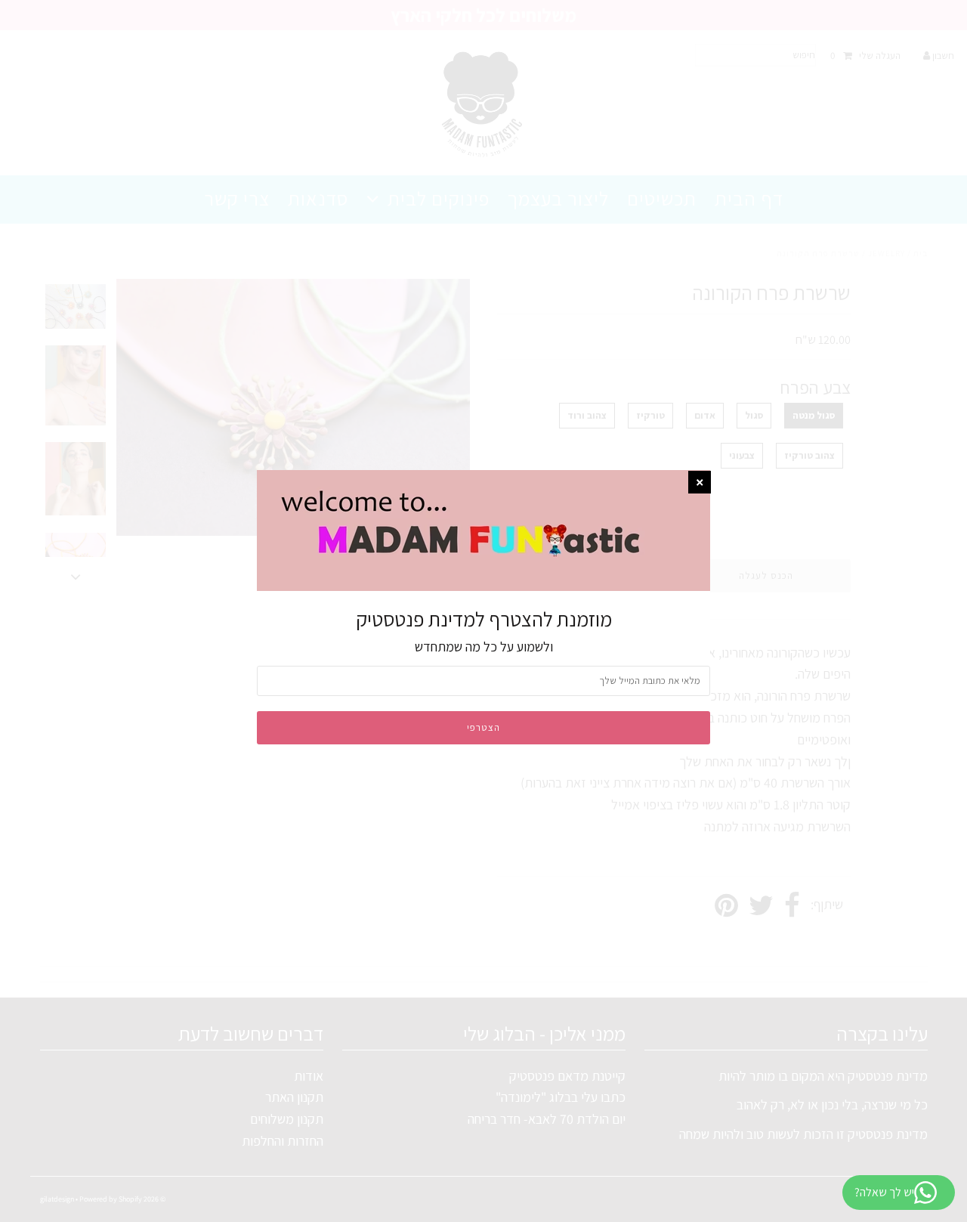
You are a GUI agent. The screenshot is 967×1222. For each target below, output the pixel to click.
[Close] (699, 482)
